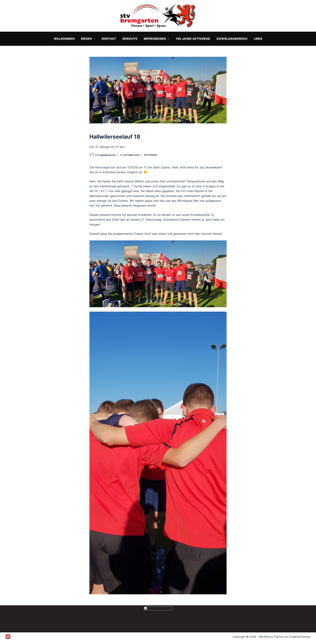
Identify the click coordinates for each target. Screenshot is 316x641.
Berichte (130, 38)
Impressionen (155, 38)
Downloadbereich (232, 38)
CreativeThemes (300, 636)
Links (258, 38)
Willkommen (64, 38)
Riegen (86, 38)
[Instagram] (7, 636)
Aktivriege (150, 155)
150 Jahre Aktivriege (193, 38)
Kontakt (109, 38)
